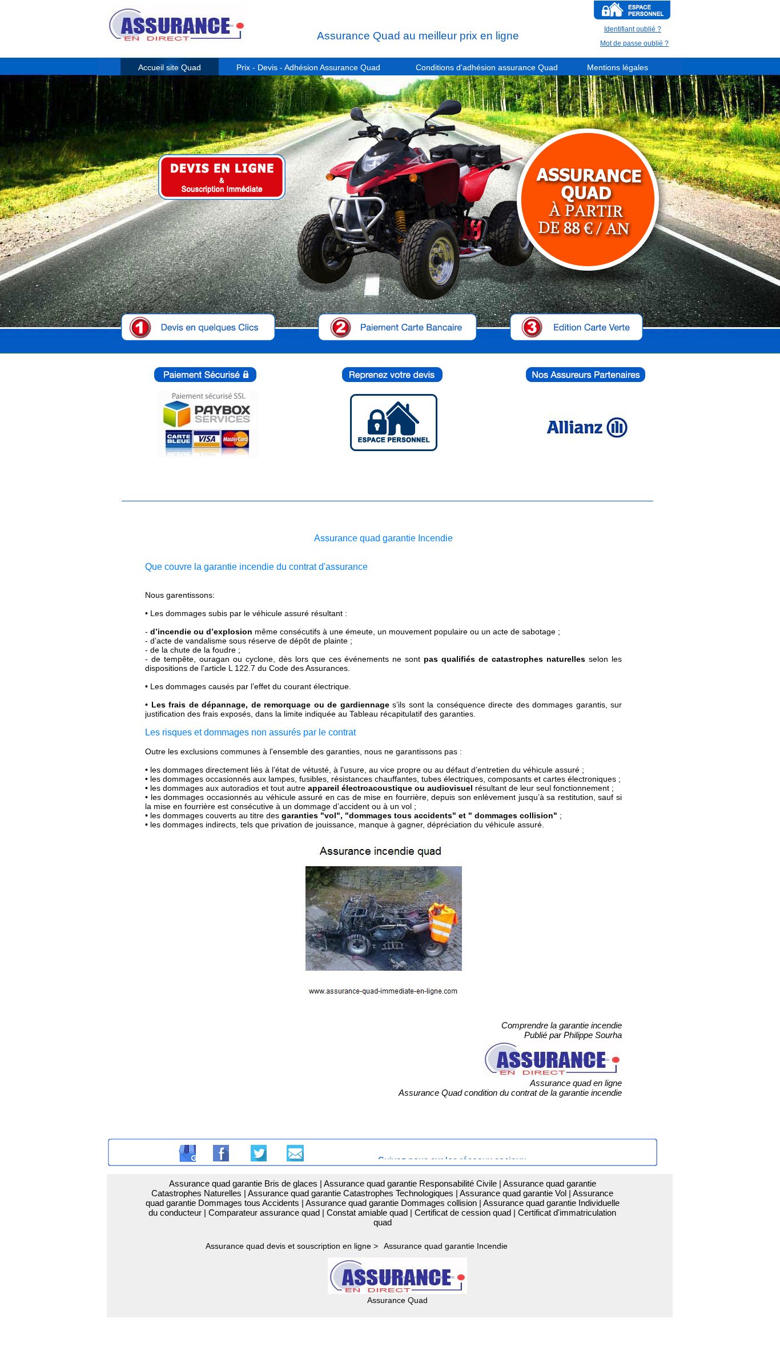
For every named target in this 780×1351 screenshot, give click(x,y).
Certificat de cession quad (463, 1212)
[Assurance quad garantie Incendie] (383, 1006)
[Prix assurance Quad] (229, 180)
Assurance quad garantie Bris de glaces (243, 1183)
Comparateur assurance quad (264, 1212)
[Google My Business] (187, 1153)
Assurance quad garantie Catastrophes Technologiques (350, 1193)
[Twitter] (258, 1153)
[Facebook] (220, 1153)
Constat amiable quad (367, 1212)
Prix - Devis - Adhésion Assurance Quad (308, 67)
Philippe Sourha (593, 1035)
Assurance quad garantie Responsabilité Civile (410, 1183)
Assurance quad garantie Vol (513, 1193)
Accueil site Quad (169, 67)
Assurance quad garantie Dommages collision (391, 1203)
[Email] (295, 1153)
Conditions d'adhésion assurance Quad (487, 67)
